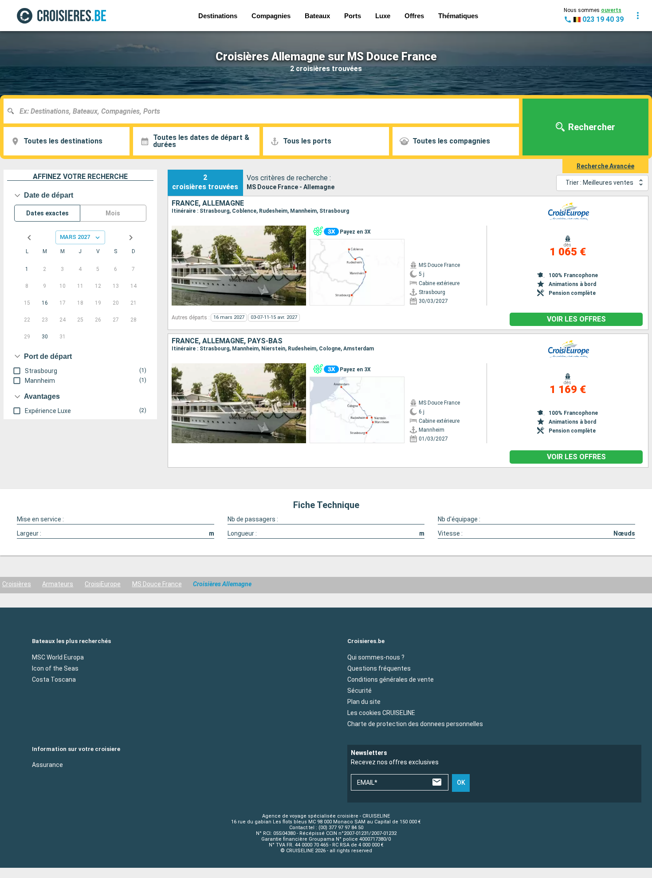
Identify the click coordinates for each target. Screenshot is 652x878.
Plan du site (364, 701)
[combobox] (264, 111)
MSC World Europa (58, 656)
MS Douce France (157, 584)
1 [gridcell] (26, 269)
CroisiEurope (103, 584)
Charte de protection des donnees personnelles (415, 723)
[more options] (638, 15)
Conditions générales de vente (390, 679)
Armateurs (57, 584)
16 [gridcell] (45, 303)
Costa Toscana (54, 679)
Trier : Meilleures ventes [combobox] (599, 182)
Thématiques (458, 16)
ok (461, 782)
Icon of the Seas (55, 667)
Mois (113, 213)
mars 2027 (75, 237)
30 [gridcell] (45, 337)
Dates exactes (47, 213)
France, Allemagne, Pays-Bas (227, 341)
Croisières (16, 584)
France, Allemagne (208, 203)
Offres (414, 16)
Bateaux (317, 16)
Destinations (217, 16)
